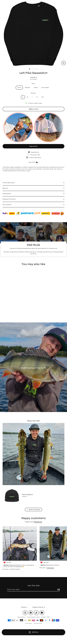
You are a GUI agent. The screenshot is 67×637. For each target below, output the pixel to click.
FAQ (48, 617)
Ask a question (7, 204)
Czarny (19, 87)
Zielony (36, 87)
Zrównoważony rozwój (33, 617)
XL (37, 97)
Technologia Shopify (38, 623)
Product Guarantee (9, 182)
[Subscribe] (58, 589)
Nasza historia (21, 617)
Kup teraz (33, 146)
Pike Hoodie (50, 567)
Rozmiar (33, 93)
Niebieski (27, 87)
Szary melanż (45, 87)
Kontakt (43, 617)
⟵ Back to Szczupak (33, 509)
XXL (43, 97)
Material (5, 188)
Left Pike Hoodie (15, 569)
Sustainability (7, 193)
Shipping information (9, 199)
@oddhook (38, 522)
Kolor (33, 83)
